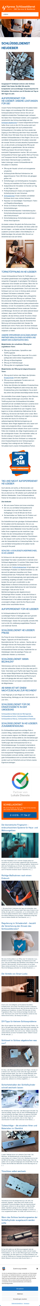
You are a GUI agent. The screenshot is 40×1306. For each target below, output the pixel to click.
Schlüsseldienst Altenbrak (26, 719)
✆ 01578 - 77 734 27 (20, 815)
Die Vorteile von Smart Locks (14, 973)
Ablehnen (20, 1294)
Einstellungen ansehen (20, 1299)
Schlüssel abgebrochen (9, 122)
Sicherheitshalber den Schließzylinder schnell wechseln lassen (18, 1086)
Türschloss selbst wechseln (13, 1171)
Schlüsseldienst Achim (9, 716)
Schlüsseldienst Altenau (9, 719)
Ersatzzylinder (9, 378)
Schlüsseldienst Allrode (25, 716)
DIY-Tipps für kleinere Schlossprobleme (18, 1021)
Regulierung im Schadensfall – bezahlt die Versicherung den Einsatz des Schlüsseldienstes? (18, 926)
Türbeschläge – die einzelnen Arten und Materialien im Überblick (19, 1127)
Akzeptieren (20, 1289)
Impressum (26, 1303)
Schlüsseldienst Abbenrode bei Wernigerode (16, 714)
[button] (37, 1269)
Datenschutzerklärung (17, 1303)
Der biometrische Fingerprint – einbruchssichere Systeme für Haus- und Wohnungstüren (19, 827)
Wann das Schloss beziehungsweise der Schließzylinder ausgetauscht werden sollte (19, 1220)
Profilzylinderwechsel (19, 567)
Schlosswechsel (9, 196)
